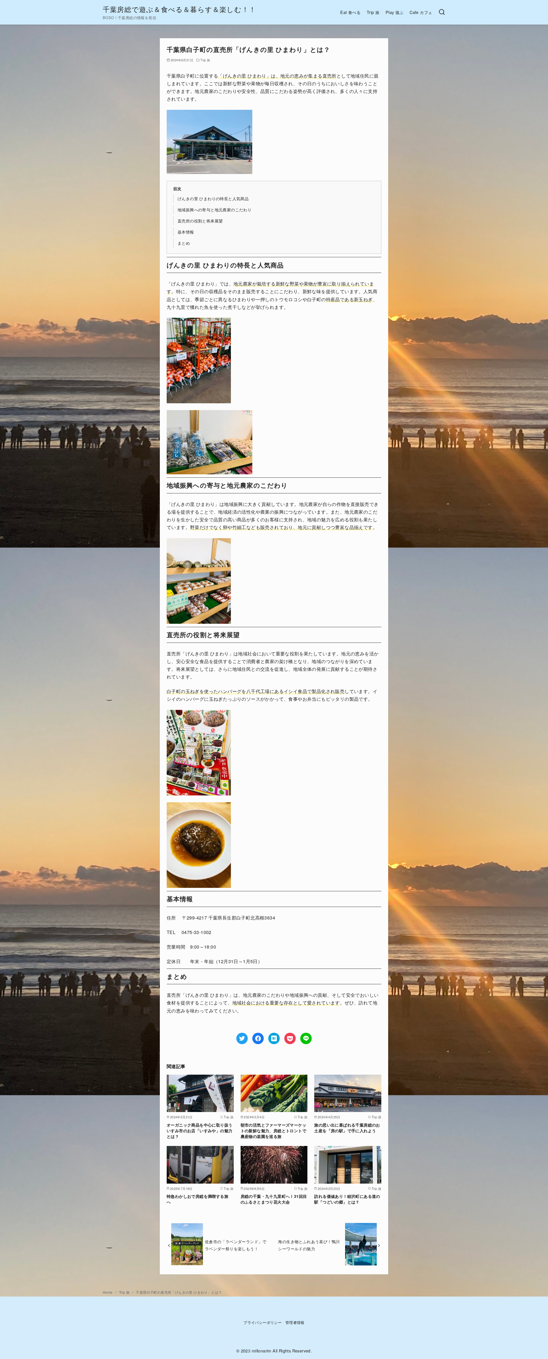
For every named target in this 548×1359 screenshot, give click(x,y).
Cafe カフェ (421, 12)
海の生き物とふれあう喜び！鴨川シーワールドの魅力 (309, 1244)
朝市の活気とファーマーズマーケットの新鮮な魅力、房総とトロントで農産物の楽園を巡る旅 (273, 1130)
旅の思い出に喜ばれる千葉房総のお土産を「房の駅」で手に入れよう (347, 1127)
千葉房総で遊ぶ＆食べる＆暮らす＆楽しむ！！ (179, 9)
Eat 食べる (350, 12)
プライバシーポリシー (262, 1322)
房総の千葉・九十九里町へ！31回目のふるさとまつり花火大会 (274, 1199)
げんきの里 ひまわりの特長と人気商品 (213, 198)
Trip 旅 (373, 12)
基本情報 (186, 232)
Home (108, 1292)
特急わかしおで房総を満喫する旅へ (197, 1199)
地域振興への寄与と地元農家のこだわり (214, 209)
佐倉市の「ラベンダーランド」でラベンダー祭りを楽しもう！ (236, 1244)
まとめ (184, 243)
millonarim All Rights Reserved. (282, 1351)
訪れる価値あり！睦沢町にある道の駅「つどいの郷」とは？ (347, 1199)
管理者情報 (295, 1322)
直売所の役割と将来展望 (200, 221)
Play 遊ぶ (395, 12)
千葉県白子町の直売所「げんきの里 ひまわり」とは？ (179, 1292)
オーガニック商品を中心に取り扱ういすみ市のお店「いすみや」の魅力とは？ (199, 1130)
